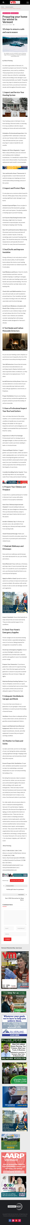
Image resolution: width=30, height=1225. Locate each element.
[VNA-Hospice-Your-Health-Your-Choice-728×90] (15, 168)
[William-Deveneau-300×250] (13, 1049)
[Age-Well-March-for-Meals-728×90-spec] (15, 875)
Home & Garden (6, 13)
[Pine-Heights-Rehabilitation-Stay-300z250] (15, 602)
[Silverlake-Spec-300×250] (14, 1025)
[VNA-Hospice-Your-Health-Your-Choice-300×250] (15, 1097)
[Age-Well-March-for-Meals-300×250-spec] (13, 1186)
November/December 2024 (17, 880)
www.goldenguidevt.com (9, 870)
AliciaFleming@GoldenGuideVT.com (12, 865)
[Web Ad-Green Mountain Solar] (10, 1142)
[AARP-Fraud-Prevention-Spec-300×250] (13, 1163)
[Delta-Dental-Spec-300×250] (13, 1001)
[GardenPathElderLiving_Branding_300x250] (14, 1073)
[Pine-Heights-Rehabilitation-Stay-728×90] (15, 482)
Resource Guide (14, 13)
